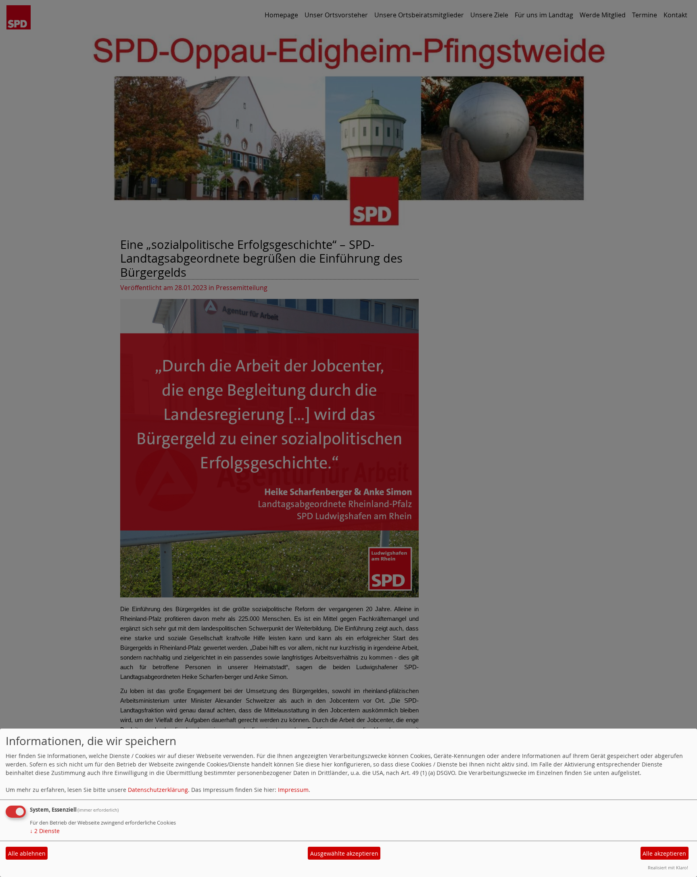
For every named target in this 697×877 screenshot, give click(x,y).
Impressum (293, 789)
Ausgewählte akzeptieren (344, 853)
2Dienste (45, 831)
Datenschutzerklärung (158, 789)
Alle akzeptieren (664, 853)
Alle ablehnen (27, 853)
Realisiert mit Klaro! (668, 867)
